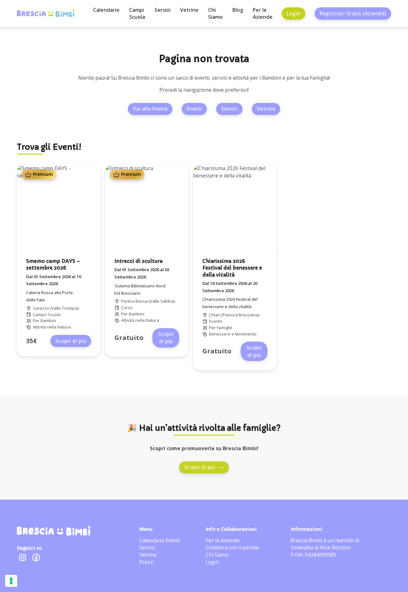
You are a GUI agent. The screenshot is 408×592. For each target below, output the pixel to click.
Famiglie (224, 327)
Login (294, 13)
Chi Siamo (215, 13)
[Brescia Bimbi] (53, 531)
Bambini (48, 320)
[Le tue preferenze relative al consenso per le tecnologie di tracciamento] (11, 581)
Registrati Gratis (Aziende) (353, 13)
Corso (127, 307)
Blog (237, 9)
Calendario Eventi (159, 540)
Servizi (163, 9)
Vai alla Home (150, 108)
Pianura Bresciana (240, 315)
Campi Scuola (137, 13)
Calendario (106, 9)
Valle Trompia (64, 308)
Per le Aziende (263, 13)
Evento (215, 321)
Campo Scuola (47, 314)
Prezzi (146, 562)
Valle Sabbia (162, 301)
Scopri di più (70, 340)
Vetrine (189, 9)
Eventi (194, 108)
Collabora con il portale (232, 547)
